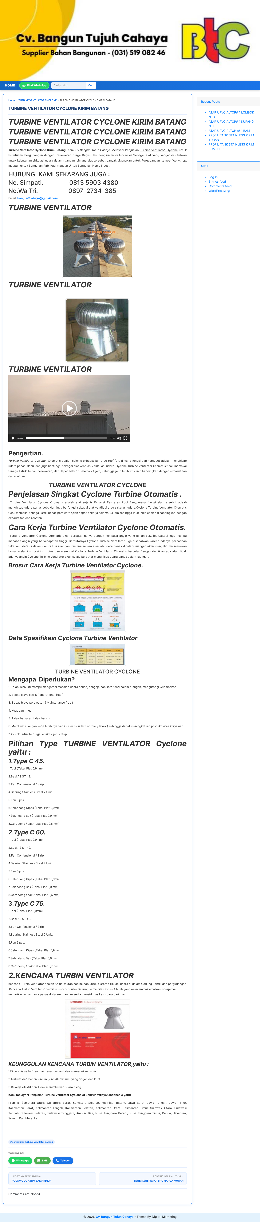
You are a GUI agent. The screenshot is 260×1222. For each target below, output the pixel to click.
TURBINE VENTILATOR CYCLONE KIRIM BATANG (58, 108)
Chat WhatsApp (36, 85)
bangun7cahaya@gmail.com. (38, 198)
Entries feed (217, 181)
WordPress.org (219, 191)
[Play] (13, 438)
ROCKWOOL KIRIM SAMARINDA (31, 1180)
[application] (69, 408)
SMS (45, 1160)
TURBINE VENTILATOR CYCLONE (37, 100)
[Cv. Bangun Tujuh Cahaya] (130, 40)
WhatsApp (22, 1160)
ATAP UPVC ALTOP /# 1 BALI (229, 131)
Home (11, 100)
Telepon (65, 1160)
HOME (10, 85)
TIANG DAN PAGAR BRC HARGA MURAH (158, 1180)
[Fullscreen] (125, 438)
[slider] (66, 438)
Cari (90, 85)
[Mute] (119, 438)
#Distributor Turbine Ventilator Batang (31, 1141)
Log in (213, 177)
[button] (69, 408)
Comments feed (220, 186)
